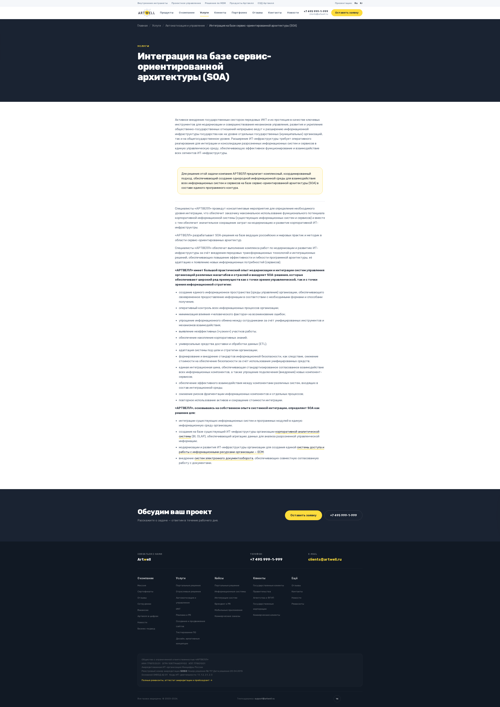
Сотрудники (144, 603)
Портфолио (239, 12)
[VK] (337, 698)
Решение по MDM (215, 3)
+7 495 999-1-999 (316, 11)
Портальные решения (188, 585)
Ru (356, 3)
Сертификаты (145, 591)
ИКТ (178, 609)
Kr (361, 3)
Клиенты (220, 12)
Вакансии (143, 610)
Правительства (262, 591)
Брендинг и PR (223, 603)
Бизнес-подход (146, 628)
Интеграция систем (226, 597)
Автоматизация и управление (185, 25)
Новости (293, 12)
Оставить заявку (347, 12)
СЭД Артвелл (266, 3)
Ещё (294, 578)
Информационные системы (230, 591)
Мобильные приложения (228, 610)
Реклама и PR (183, 615)
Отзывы (257, 12)
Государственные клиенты (268, 585)
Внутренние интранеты (153, 3)
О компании (187, 12)
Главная (143, 25)
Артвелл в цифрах (148, 616)
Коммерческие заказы (227, 616)
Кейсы (219, 578)
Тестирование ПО (186, 632)
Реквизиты (298, 603)
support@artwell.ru (265, 698)
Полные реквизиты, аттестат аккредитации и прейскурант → (177, 680)
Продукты (166, 12)
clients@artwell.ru (318, 14)
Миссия (142, 585)
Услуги (204, 12)
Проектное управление (186, 3)
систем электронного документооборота (224, 458)
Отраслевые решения (188, 591)
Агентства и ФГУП (263, 597)
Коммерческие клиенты (266, 615)
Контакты (275, 12)
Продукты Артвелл (242, 3)
